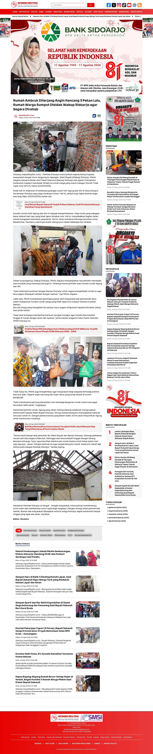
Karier (97, 743)
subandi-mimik (46, 535)
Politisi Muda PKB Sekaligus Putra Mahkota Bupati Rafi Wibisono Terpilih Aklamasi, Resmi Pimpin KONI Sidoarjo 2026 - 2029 (61, 330)
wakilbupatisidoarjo (76, 531)
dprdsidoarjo (117, 521)
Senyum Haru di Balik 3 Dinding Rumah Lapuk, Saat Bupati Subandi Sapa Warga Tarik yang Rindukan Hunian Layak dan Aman (55, 16)
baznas (35, 535)
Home (15, 12)
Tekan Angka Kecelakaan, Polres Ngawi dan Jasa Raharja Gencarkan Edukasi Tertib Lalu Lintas (123, 375)
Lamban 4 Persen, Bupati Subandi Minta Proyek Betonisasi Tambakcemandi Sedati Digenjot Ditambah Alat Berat (122, 361)
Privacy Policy (110, 743)
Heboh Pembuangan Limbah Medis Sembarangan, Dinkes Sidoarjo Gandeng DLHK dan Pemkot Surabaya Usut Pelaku (43, 554)
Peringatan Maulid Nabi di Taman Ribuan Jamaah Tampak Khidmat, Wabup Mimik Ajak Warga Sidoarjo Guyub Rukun (122, 303)
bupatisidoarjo (59, 531)
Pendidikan (124, 12)
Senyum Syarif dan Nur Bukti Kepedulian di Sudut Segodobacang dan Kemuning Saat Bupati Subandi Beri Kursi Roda (44, 605)
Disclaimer (63, 743)
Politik (34, 12)
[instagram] (119, 7)
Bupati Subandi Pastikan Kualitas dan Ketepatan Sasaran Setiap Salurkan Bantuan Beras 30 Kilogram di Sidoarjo (123, 347)
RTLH (70, 535)
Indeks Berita (136, 12)
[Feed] (139, 7)
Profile (80, 12)
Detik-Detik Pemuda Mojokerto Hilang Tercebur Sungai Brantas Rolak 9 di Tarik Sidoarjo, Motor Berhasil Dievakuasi (121, 208)
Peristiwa (58, 12)
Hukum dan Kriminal (54, 737)
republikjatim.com (26, 115)
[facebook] (109, 7)
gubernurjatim (45, 531)
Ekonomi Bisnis (69, 737)
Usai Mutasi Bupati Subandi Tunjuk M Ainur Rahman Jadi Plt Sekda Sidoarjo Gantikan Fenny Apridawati (62, 205)
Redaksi (38, 743)
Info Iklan (50, 743)
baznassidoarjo (23, 535)
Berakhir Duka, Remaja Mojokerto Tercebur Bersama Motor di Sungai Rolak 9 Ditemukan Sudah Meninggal (123, 194)
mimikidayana (60, 535)
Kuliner (88, 12)
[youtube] (129, 7)
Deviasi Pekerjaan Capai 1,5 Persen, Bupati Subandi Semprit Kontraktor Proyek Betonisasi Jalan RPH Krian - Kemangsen (44, 631)
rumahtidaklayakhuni (83, 535)
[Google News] (134, 7)
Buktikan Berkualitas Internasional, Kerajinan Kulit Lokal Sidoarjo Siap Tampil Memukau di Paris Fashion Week (60, 427)
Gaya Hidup (98, 12)
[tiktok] (124, 7)
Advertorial (69, 12)
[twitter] (114, 7)
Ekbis (41, 12)
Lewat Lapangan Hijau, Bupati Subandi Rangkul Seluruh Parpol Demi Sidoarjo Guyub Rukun (125, 435)
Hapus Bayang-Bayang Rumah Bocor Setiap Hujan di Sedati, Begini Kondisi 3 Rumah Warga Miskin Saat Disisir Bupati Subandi (44, 679)
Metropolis (24, 12)
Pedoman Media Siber (81, 743)
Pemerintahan (111, 12)
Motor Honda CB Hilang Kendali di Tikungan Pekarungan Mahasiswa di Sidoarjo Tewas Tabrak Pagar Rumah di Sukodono (123, 180)
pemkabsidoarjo (30, 531)
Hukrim (48, 12)
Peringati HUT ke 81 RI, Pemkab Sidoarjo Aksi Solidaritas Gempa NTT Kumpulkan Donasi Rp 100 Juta (126, 476)
